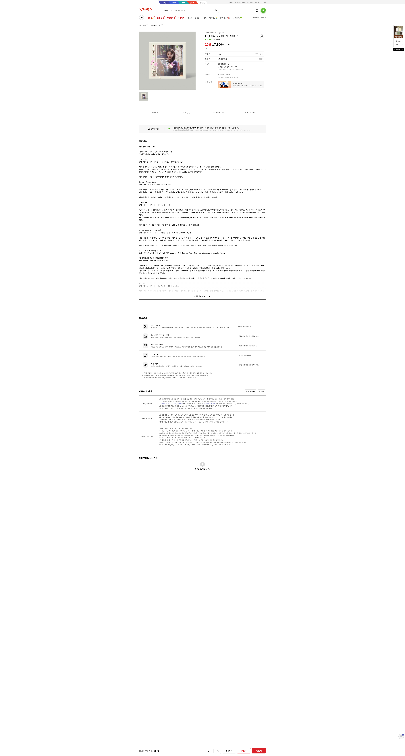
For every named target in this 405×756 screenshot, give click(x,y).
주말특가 (181, 17)
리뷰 (186, 112)
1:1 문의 (261, 391)
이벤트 (204, 17)
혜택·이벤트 (397, 41)
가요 (151, 25)
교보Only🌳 (237, 17)
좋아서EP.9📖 (225, 17)
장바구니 (244, 751)
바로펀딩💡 (213, 17)
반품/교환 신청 (250, 391)
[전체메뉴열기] (141, 17)
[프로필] (263, 10)
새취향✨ (150, 17)
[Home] (140, 25)
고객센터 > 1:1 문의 (209, 403)
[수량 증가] (211, 751)
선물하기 (229, 751)
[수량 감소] (205, 751)
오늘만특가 (171, 17)
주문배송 (250, 2)
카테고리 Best (250, 112)
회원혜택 (242, 2)
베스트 (190, 17)
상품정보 (155, 112)
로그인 (237, 2)
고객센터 (263, 2)
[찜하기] (218, 751)
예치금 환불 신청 (398, 49)
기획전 (396, 44)
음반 (144, 25)
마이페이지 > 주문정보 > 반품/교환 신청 (171, 403)
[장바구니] (257, 10)
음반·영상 (160, 17)
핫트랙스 (166, 10)
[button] (262, 36)
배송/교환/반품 (218, 112)
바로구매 (259, 751)
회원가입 (231, 2)
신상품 (197, 17)
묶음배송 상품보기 (239, 69)
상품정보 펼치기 (200, 296)
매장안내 (257, 2)
